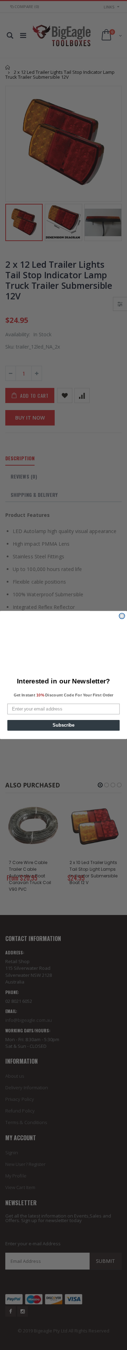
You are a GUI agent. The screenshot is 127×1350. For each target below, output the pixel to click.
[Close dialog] (122, 616)
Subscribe (63, 725)
